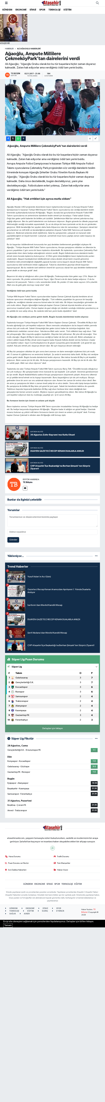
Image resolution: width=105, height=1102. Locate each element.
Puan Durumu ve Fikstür (18, 863)
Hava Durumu (15, 856)
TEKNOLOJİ (54, 10)
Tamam (8, 925)
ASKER (27, 914)
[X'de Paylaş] (13, 138)
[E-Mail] (25, 488)
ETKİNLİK (60, 911)
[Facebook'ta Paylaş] (8, 138)
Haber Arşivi (62, 870)
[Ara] (97, 3)
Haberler (9, 49)
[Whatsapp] (52, 848)
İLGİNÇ (45, 911)
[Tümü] (96, 556)
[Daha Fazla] (23, 138)
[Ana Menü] (6, 3)
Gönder (13, 540)
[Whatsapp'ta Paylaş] (18, 138)
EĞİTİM (67, 10)
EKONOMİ (20, 10)
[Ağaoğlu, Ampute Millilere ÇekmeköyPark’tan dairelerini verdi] (52, 107)
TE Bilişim (27, 482)
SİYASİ (33, 10)
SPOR (42, 10)
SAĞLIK (12, 914)
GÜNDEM (7, 10)
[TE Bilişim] (14, 484)
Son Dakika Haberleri (17, 870)
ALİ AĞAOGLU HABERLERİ (29, 49)
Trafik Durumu (63, 856)
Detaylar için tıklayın (52, 728)
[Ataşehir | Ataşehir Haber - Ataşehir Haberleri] (51, 3)
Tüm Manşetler (63, 863)
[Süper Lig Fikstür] (96, 738)
